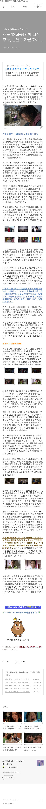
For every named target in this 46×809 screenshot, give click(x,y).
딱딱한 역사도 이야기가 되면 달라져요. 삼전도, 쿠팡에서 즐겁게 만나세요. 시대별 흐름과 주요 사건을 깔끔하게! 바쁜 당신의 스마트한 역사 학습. (23, 74)
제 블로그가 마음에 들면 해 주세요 (23, 607)
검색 (36, 5)
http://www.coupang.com (15, 65)
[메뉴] (41, 5)
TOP (41, 801)
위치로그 (37, 7)
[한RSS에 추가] (39, 612)
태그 (12, 7)
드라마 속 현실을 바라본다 (11, 772)
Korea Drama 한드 (25, 672)
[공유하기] (11, 662)
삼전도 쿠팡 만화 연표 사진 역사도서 (22, 69)
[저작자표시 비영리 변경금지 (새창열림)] (30, 662)
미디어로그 (24, 7)
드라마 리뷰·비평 (11, 672)
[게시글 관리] (14, 662)
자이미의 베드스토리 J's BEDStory (13, 762)
